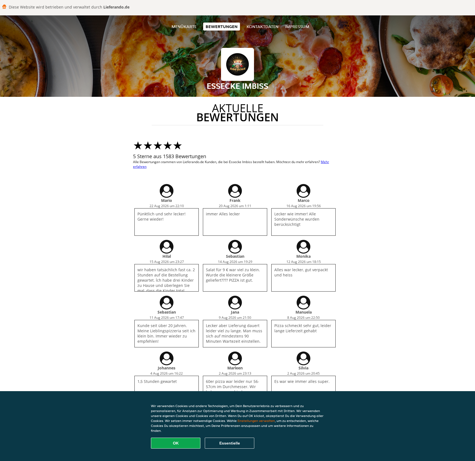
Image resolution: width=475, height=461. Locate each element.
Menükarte (184, 26)
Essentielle (229, 443)
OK (176, 443)
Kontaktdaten (262, 26)
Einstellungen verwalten (256, 421)
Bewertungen (222, 26)
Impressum (297, 26)
